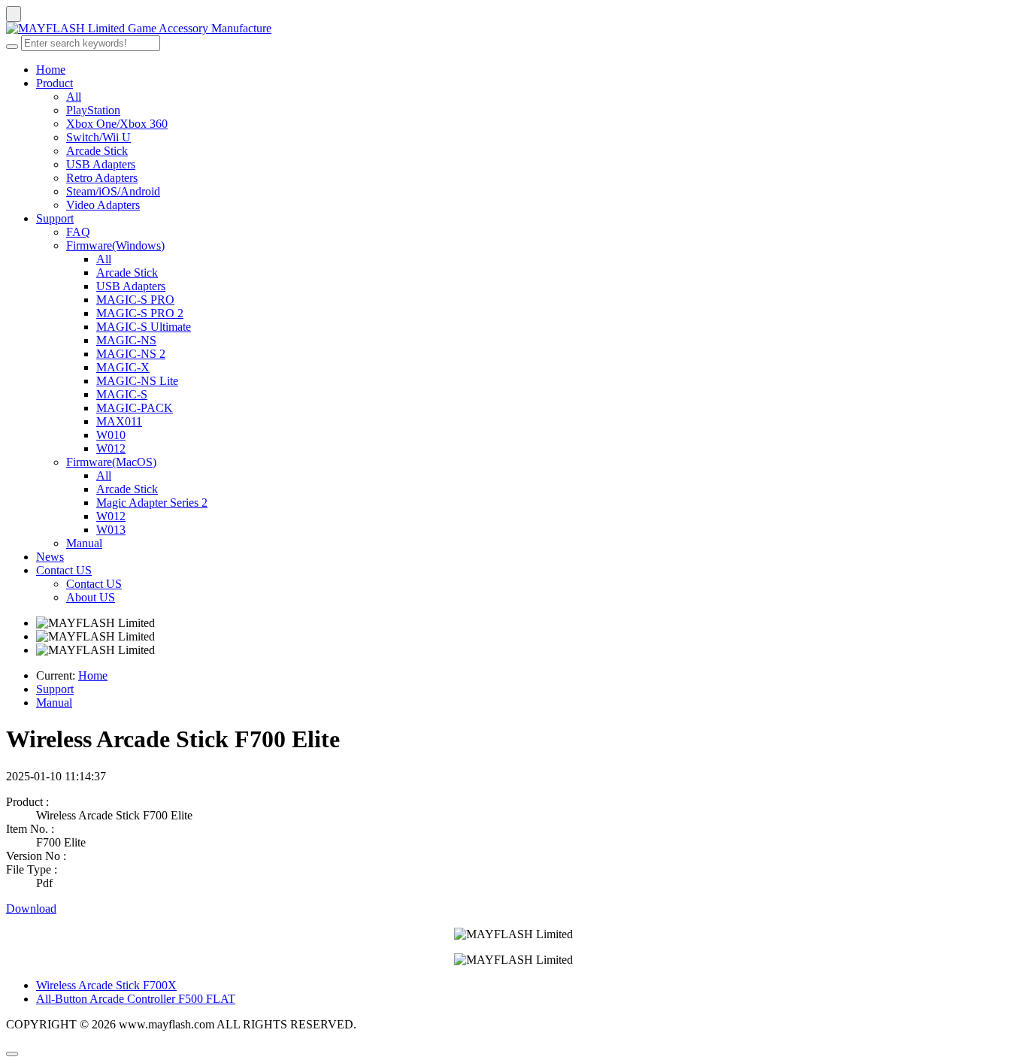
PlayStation (93, 110)
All (73, 96)
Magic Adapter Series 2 (152, 502)
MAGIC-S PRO (135, 299)
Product (54, 83)
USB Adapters (100, 164)
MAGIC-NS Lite (137, 380)
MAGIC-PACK (134, 407)
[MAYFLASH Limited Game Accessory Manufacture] (513, 28)
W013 (111, 529)
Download (31, 908)
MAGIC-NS (126, 340)
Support (55, 218)
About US (90, 597)
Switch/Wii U (98, 137)
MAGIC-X (123, 367)
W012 (111, 448)
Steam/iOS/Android (113, 191)
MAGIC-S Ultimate (143, 326)
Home (50, 69)
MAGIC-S (121, 394)
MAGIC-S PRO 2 (139, 313)
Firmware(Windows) (115, 245)
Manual (84, 543)
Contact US (64, 570)
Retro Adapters (102, 177)
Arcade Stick (97, 150)
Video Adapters (103, 204)
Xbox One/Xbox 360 (117, 123)
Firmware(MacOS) (111, 462)
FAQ (78, 232)
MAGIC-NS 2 (130, 353)
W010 (111, 435)
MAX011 (119, 421)
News (50, 556)
